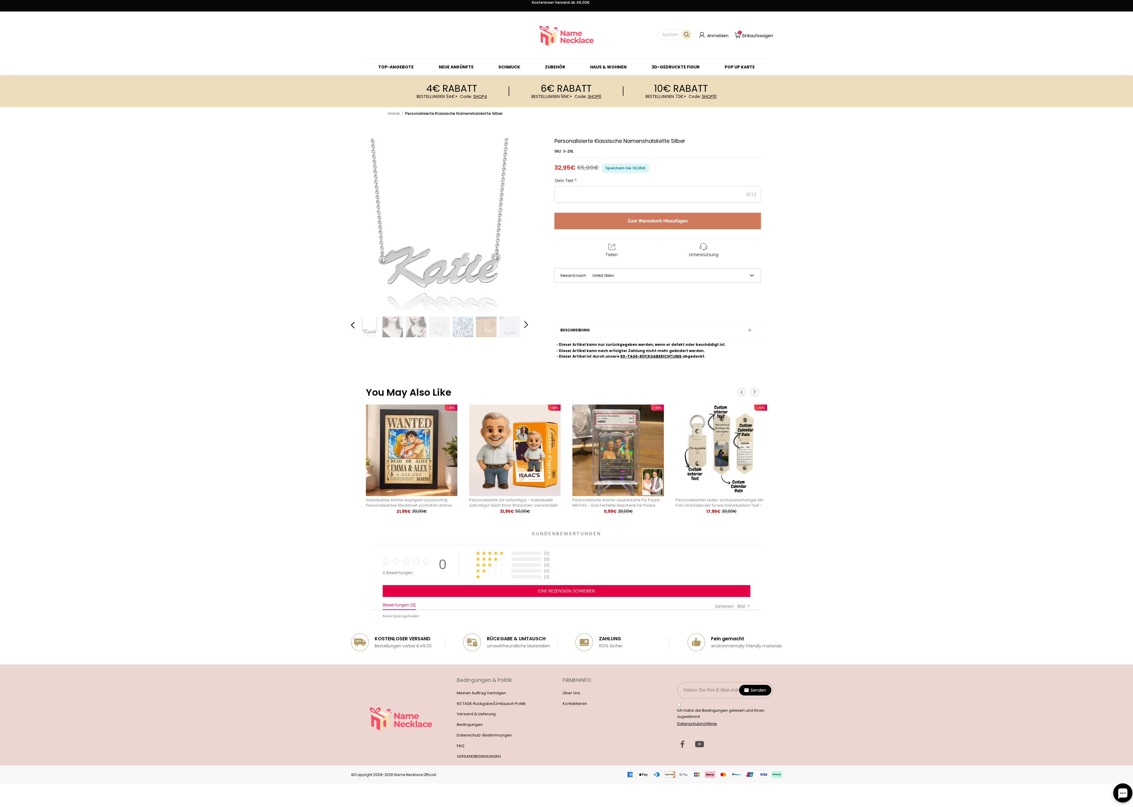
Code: (473, 96)
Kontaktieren (575, 703)
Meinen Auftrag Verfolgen (481, 693)
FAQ (460, 746)
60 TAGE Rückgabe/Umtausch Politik (491, 703)
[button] (675, 34)
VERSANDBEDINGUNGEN (479, 756)
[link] (509, 67)
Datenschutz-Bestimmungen (484, 735)
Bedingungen (470, 724)
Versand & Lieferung (476, 714)
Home (394, 113)
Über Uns (571, 693)
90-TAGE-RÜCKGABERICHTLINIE (651, 356)
